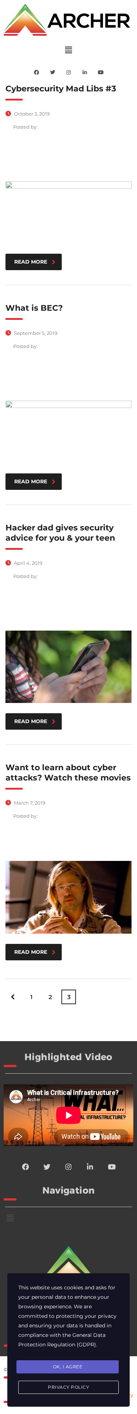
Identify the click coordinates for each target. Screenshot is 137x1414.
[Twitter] (52, 72)
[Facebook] (36, 72)
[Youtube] (101, 72)
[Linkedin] (84, 72)
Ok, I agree (68, 1366)
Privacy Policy (68, 1387)
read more (30, 261)
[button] (68, 50)
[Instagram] (68, 72)
